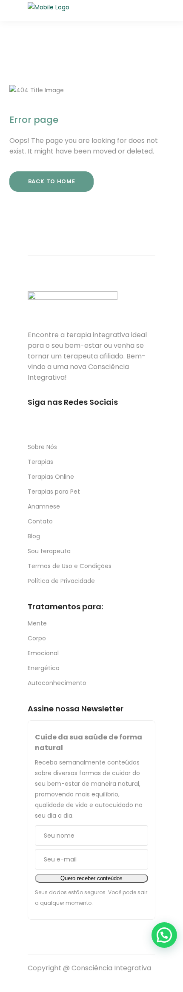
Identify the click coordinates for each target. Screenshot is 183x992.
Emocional (43, 653)
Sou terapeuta (49, 551)
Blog (34, 536)
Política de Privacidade (61, 581)
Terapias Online (51, 476)
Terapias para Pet (54, 491)
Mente (37, 623)
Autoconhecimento (57, 683)
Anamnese (44, 506)
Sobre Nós (42, 447)
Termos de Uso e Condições (70, 566)
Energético (44, 668)
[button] (164, 935)
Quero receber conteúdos (91, 878)
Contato (40, 521)
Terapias (40, 462)
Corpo (37, 638)
